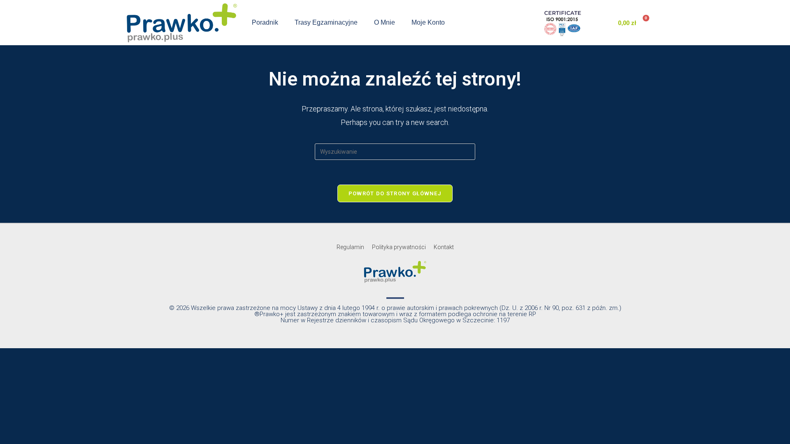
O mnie (384, 22)
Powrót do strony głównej (395, 193)
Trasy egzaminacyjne (326, 22)
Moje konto (428, 22)
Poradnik (265, 22)
